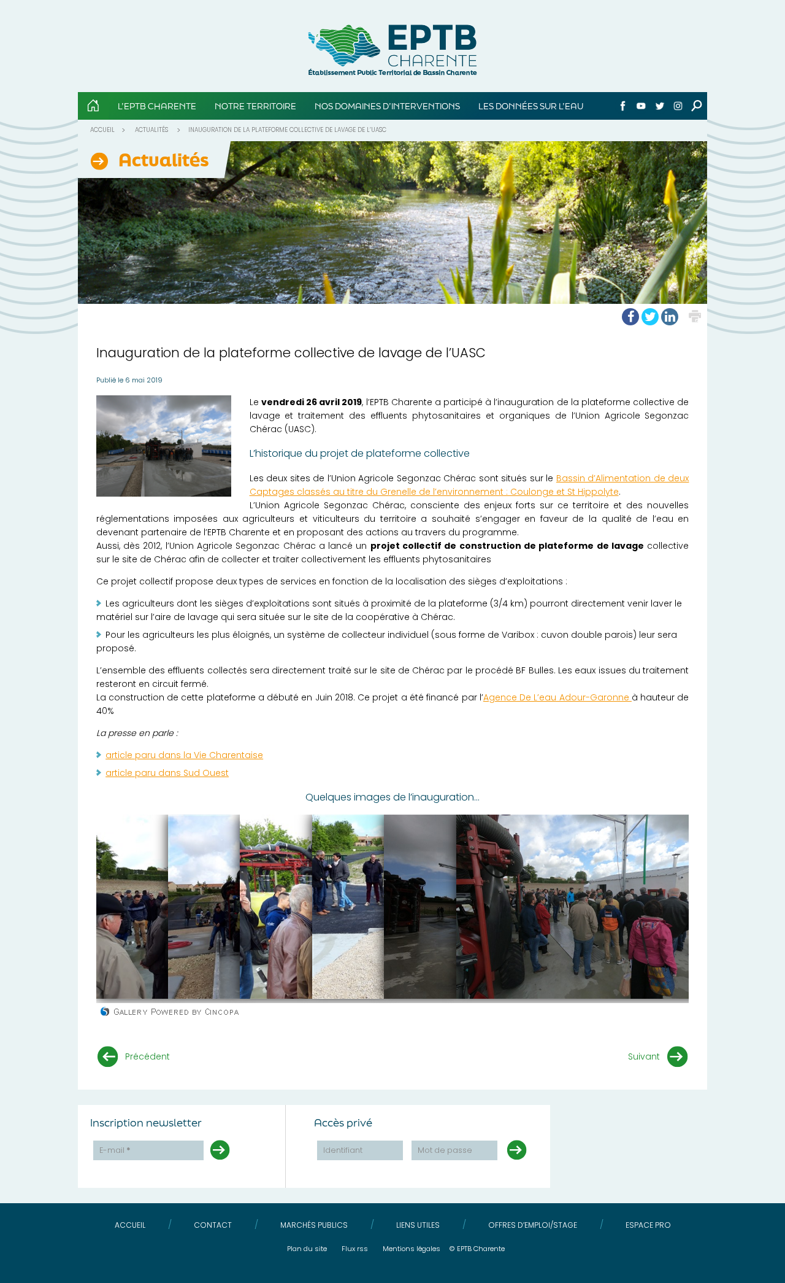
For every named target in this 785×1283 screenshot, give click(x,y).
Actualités (151, 130)
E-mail (115, 1150)
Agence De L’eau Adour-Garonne (557, 697)
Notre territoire (255, 106)
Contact (213, 1225)
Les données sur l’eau (530, 106)
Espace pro (648, 1225)
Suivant (644, 1056)
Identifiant (342, 1150)
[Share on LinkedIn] (669, 316)
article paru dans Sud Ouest (167, 773)
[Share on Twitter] (650, 316)
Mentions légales (411, 1249)
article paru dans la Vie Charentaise (184, 755)
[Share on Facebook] (630, 316)
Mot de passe (445, 1150)
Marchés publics (314, 1225)
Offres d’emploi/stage (532, 1225)
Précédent (147, 1056)
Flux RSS (355, 1249)
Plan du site (307, 1249)
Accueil (102, 130)
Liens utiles (418, 1225)
